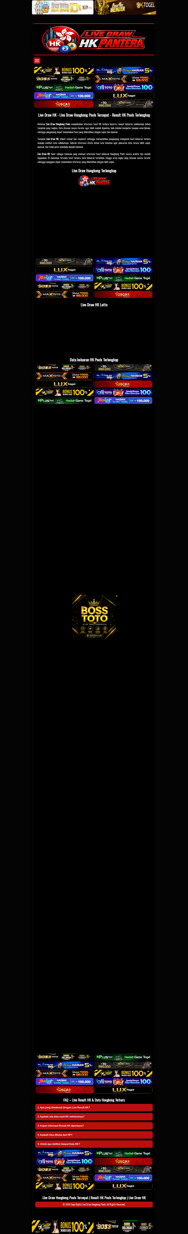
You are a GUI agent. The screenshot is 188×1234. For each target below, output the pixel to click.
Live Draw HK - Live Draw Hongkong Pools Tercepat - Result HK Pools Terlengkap (94, 115)
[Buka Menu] (37, 61)
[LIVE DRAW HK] (94, 39)
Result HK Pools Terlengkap (108, 1197)
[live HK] (94, 186)
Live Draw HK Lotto (94, 304)
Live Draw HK (137, 1197)
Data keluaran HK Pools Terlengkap (94, 359)
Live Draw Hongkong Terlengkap (94, 170)
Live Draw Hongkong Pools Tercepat (65, 1197)
